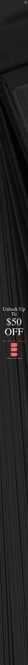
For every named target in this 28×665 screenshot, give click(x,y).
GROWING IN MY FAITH (14, 349)
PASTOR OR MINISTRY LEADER (14, 345)
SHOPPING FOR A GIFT (14, 354)
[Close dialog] (25, 2)
